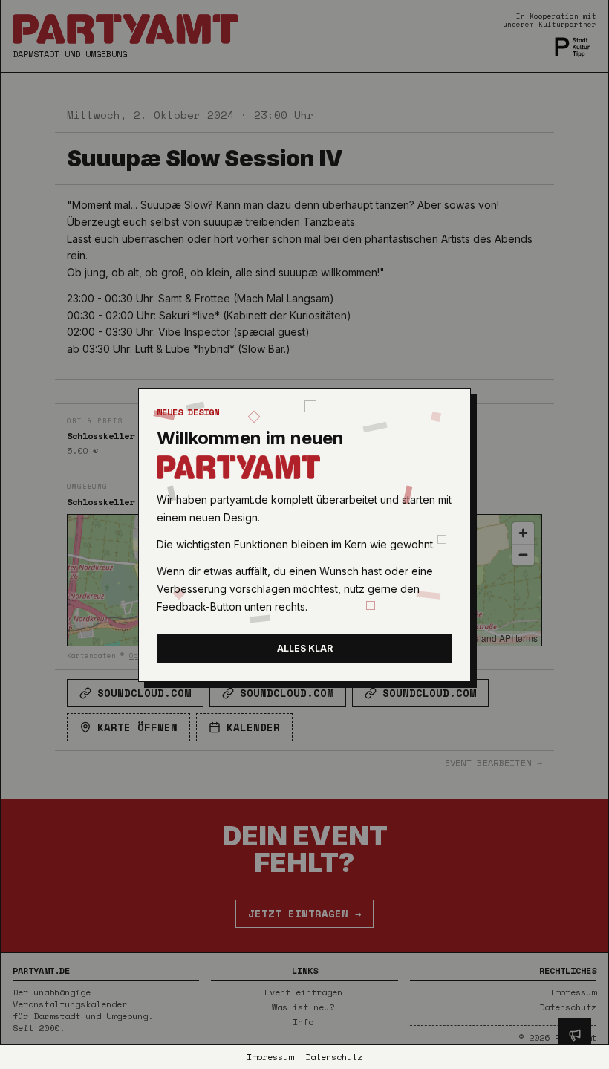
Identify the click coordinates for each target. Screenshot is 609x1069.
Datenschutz (333, 1057)
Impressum (270, 1057)
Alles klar (305, 648)
